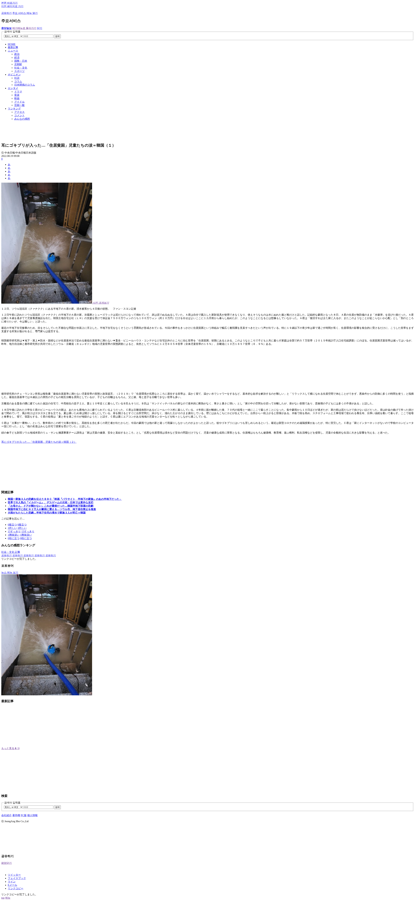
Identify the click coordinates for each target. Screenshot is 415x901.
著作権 (16, 815)
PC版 (24, 815)
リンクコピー (15, 888)
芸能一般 (19, 105)
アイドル (19, 101)
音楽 (16, 95)
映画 (16, 98)
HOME (12, 44)
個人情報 (32, 815)
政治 (16, 54)
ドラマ (18, 91)
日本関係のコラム (24, 84)
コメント (19, 115)
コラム (18, 81)
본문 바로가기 (9, 2)
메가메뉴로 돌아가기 (24, 28)
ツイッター (14, 874)
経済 (16, 57)
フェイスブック (17, 878)
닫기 (39, 28)
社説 (16, 78)
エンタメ (13, 88)
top (3, 897)
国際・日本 (20, 61)
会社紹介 (6, 815)
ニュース (13, 50)
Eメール (12, 885)
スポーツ (19, 71)
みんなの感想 (22, 118)
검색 (57, 36)
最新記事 (13, 47)
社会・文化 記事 (10, 552)
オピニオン (14, 74)
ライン (12, 881)
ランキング (14, 108)
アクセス (19, 112)
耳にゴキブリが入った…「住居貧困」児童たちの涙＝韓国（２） (39, 442)
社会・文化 (20, 67)
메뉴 (7, 897)
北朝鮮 (18, 64)
